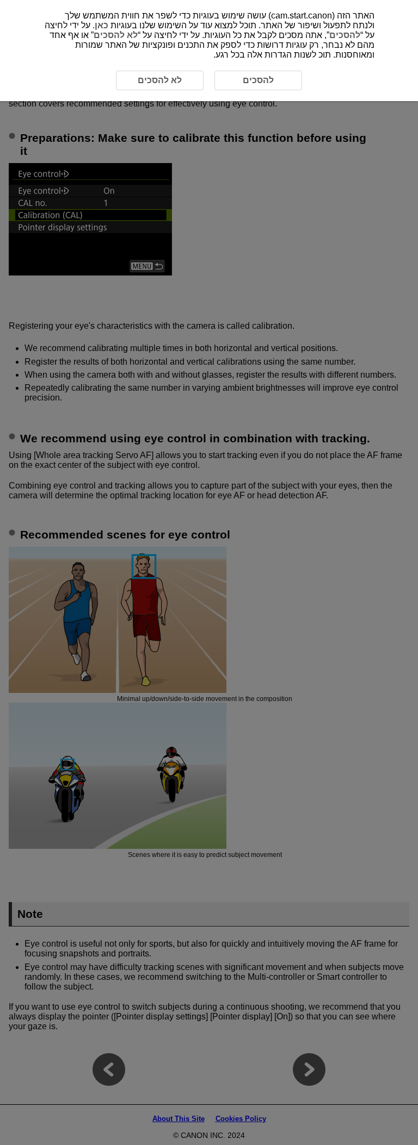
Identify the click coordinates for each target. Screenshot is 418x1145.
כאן (101, 25)
